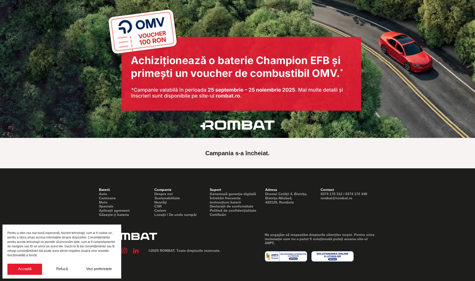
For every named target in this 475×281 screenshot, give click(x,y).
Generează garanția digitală (233, 194)
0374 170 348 (356, 194)
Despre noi (163, 194)
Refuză (62, 269)
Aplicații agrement (114, 210)
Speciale (106, 206)
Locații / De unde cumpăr (175, 215)
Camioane (107, 198)
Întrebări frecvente (225, 198)
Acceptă (24, 269)
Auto (103, 194)
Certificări (218, 215)
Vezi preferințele (99, 269)
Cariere (160, 210)
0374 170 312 (331, 194)
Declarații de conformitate (231, 206)
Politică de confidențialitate (233, 210)
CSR (158, 206)
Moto (103, 202)
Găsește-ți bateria (114, 215)
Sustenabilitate (167, 198)
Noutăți (160, 202)
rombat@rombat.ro (336, 198)
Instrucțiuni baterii (225, 202)
